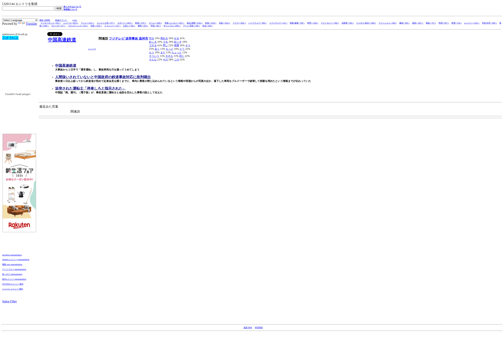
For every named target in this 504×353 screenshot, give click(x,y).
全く (157, 48)
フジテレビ (117, 38)
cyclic (74, 20)
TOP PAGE (10, 38)
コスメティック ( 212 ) (78, 26)
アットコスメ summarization (14, 269)
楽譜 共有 (248, 327)
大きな (169, 56)
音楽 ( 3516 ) (224, 23)
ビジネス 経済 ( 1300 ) (366, 23)
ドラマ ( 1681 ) (239, 23)
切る (151, 38)
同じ (181, 56)
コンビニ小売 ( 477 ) (106, 23)
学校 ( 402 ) (156, 26)
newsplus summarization (12, 255)
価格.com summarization (12, 264)
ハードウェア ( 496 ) (257, 23)
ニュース (92, 49)
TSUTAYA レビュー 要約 (12, 284)
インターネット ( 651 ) (51, 23)
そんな (153, 59)
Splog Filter (9, 301)
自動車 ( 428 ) (348, 23)
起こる (153, 41)
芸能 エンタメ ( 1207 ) (174, 23)
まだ (162, 52)
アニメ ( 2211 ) (87, 23)
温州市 (143, 38)
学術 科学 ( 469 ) (489, 23)
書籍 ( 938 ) (404, 23)
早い (165, 45)
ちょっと (176, 52)
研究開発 (259, 327)
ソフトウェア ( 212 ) (278, 23)
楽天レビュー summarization (14, 279)
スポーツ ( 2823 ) (125, 23)
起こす (178, 41)
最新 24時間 (44, 20)
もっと (169, 48)
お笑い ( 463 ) (129, 26)
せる (176, 38)
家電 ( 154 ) (456, 23)
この (176, 59)
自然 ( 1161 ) (96, 26)
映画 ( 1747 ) (140, 23)
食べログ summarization (12, 274)
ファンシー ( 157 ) (112, 26)
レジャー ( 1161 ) (472, 23)
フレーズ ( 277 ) (58, 26)
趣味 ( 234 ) (143, 26)
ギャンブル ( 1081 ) (172, 26)
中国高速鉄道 (62, 39)
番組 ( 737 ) (431, 23)
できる (153, 45)
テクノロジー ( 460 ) (330, 23)
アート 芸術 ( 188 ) (191, 26)
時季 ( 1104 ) (313, 23)
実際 (176, 45)
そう (187, 45)
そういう (154, 56)
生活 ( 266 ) (207, 26)
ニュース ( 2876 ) (71, 23)
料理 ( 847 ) (444, 23)
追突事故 (132, 38)
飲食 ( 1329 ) (211, 23)
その (165, 59)
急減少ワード (61, 20)
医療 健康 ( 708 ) (297, 23)
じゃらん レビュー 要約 (12, 289)
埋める (164, 38)
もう (151, 52)
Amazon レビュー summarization (15, 259)
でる (165, 41)
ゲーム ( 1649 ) (155, 23)
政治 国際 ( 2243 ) (195, 23)
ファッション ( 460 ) (388, 23)
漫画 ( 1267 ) (417, 23)
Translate (31, 23)
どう (182, 48)
